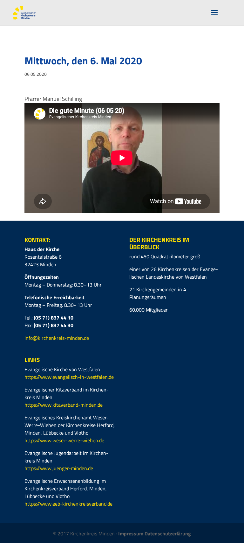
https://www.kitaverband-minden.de (63, 405)
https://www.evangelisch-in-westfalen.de (69, 377)
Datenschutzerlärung (168, 533)
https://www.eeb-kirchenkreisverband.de (68, 503)
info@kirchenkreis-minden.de (56, 338)
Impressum (131, 533)
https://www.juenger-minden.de (58, 468)
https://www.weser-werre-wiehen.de (64, 440)
